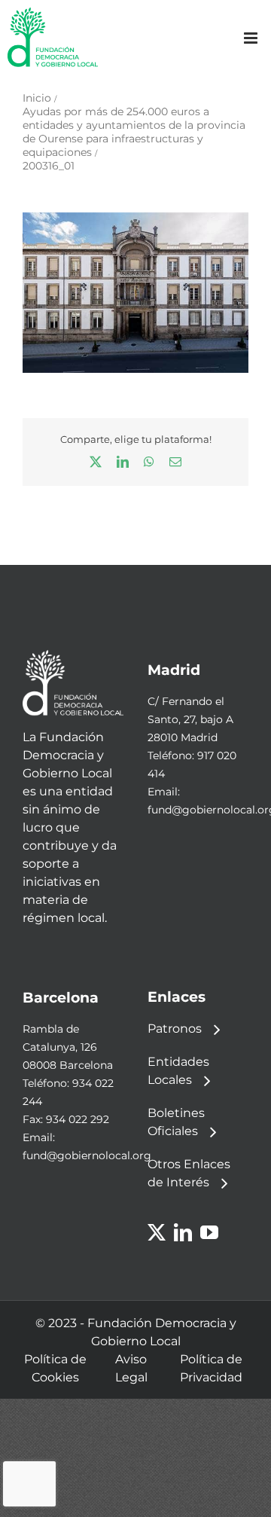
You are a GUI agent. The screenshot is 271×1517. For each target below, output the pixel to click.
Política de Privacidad (211, 1368)
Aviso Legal (131, 1368)
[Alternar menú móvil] (252, 38)
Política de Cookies (55, 1368)
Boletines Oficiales (176, 1122)
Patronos (175, 1028)
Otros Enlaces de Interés (189, 1173)
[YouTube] (209, 1232)
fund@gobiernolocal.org (87, 1155)
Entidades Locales (178, 1071)
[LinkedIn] (183, 1232)
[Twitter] (157, 1232)
